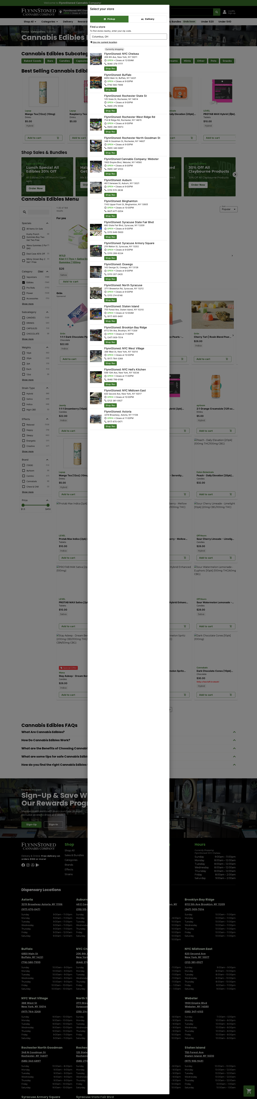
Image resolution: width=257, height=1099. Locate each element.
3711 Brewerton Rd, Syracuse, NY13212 (124, 288)
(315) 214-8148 (115, 295)
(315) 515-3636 (115, 190)
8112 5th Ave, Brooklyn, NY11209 (120, 330)
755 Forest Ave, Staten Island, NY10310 (124, 309)
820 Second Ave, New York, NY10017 (123, 393)
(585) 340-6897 (115, 148)
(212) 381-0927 (114, 400)
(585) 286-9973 (115, 127)
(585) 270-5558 (115, 106)
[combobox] (126, 36)
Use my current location (105, 42)
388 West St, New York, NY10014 (121, 351)
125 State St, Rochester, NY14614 (121, 99)
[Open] (165, 37)
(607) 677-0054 (115, 211)
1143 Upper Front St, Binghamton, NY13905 (126, 204)
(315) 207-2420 (115, 274)
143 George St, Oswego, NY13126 (121, 267)
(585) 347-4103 (115, 169)
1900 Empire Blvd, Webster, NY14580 (123, 162)
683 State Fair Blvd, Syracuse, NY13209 (124, 225)
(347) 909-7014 (115, 337)
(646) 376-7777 (115, 63)
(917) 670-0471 (115, 421)
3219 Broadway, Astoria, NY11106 (121, 415)
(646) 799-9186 (115, 379)
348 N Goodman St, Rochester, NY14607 (124, 141)
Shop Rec (110, 68)
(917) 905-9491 (115, 316)
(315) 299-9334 (115, 253)
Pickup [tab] (111, 19)
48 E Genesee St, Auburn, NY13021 (121, 183)
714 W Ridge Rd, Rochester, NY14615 (123, 120)
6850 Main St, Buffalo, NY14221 (120, 78)
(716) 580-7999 (115, 85)
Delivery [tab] (149, 19)
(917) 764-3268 (115, 358)
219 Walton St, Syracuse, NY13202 (121, 246)
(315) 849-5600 (115, 232)
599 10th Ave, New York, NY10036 (121, 372)
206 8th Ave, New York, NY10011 (120, 57)
